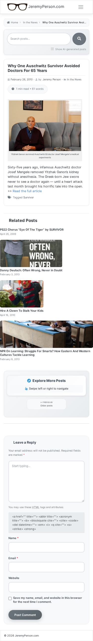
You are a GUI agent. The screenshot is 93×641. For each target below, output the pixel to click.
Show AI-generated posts (70, 49)
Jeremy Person (52, 79)
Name (13, 538)
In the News (74, 79)
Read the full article (27, 191)
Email (13, 558)
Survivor (28, 197)
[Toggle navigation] (81, 7)
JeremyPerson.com (46, 6)
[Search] (79, 39)
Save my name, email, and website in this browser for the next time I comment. (47, 600)
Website (13, 578)
